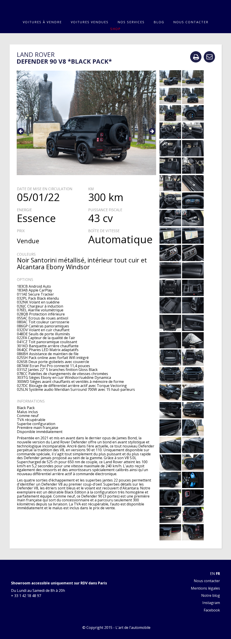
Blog (159, 22)
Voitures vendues (90, 22)
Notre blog (210, 595)
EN (212, 573)
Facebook (212, 610)
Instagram (211, 602)
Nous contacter (190, 22)
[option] (86, 123)
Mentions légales (205, 588)
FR (218, 573)
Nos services (131, 22)
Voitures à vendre (42, 22)
